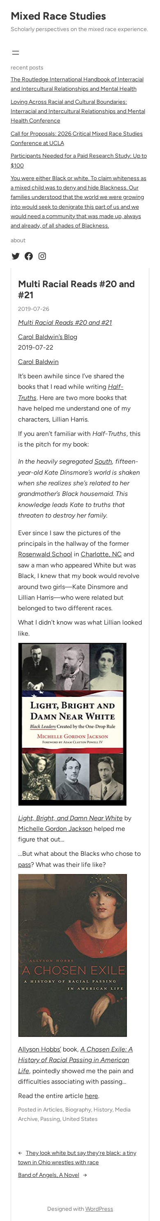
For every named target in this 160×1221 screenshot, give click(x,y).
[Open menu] (16, 53)
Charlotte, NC (101, 554)
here (91, 1096)
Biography (78, 1109)
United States (80, 1119)
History (103, 1109)
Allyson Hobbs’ (39, 1049)
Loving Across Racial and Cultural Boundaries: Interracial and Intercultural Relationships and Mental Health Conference (78, 111)
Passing (50, 1119)
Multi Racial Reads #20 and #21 (76, 290)
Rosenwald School (45, 554)
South (103, 461)
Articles (53, 1109)
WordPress (99, 1208)
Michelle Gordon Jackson (55, 829)
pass (24, 864)
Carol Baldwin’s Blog (47, 337)
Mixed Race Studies (58, 15)
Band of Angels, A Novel (48, 1175)
